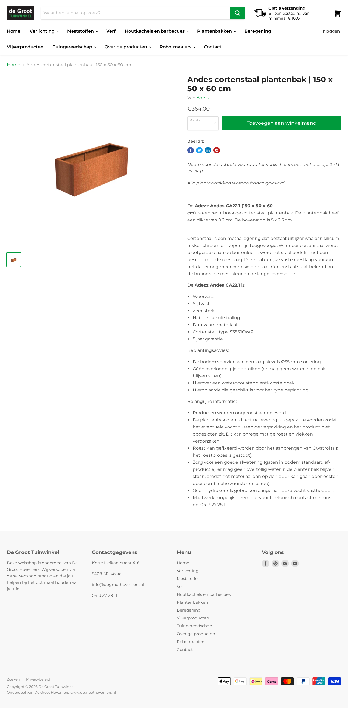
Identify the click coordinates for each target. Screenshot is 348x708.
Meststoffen (81, 31)
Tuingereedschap (73, 46)
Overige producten (126, 46)
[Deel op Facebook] (190, 150)
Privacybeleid (38, 679)
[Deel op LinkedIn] (208, 150)
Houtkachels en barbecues (155, 31)
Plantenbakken (215, 31)
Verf (111, 31)
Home (13, 31)
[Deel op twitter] (199, 150)
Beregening (257, 31)
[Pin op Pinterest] (216, 150)
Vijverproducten (25, 46)
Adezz (203, 97)
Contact (213, 46)
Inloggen (330, 31)
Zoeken (13, 679)
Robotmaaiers (176, 46)
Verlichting (43, 31)
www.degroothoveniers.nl (93, 692)
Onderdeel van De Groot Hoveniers (38, 692)
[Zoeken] (237, 13)
